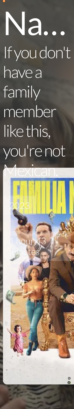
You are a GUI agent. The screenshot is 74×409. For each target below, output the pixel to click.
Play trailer (69, 378)
